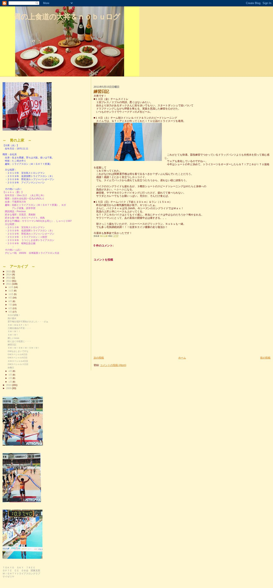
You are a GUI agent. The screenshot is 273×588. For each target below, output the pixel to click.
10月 (11, 294)
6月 (11, 308)
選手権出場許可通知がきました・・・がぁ (28, 321)
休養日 (11, 367)
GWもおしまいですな (18, 351)
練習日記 (12, 344)
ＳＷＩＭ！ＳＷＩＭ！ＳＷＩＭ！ (24, 348)
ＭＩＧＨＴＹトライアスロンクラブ (21, 573)
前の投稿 (265, 357)
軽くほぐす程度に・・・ (19, 341)
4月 (11, 371)
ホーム (182, 357)
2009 (9, 388)
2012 (9, 281)
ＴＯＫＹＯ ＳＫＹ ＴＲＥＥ (19, 567)
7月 (11, 304)
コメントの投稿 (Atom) (113, 365)
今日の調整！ (14, 315)
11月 (11, 290)
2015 (9, 271)
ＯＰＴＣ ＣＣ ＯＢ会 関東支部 (21, 570)
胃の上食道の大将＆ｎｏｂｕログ (67, 16)
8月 (11, 301)
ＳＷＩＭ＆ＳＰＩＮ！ (18, 325)
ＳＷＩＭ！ (13, 335)
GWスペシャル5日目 (18, 357)
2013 (9, 277)
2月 (11, 378)
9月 (11, 297)
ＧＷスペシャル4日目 (18, 361)
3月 (11, 375)
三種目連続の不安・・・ (19, 328)
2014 (9, 274)
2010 (9, 385)
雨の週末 (12, 318)
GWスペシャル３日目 (18, 364)
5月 (11, 312)
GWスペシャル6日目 (18, 354)
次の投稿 (99, 357)
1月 (11, 382)
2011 (9, 284)
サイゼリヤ (8, 576)
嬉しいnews (13, 338)
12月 (11, 287)
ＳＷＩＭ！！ (14, 331)
